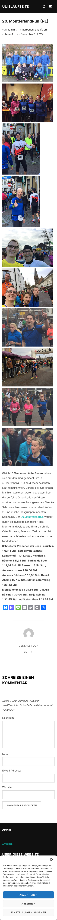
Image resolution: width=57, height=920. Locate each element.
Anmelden (7, 843)
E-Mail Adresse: (11, 770)
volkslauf (7, 34)
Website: (7, 787)
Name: (6, 754)
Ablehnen (28, 903)
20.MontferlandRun (32, 516)
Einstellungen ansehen (28, 912)
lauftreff (42, 29)
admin (11, 29)
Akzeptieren (28, 894)
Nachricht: (8, 717)
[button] (52, 859)
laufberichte (29, 29)
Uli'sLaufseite (15, 6)
